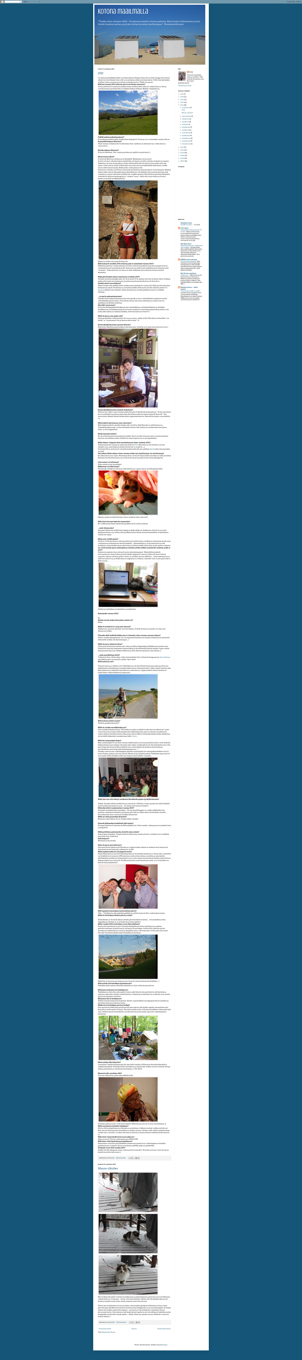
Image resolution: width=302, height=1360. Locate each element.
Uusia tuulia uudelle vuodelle (190, 291)
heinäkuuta (186, 127)
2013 (182, 102)
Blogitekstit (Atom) (108, 1332)
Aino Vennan (164, 657)
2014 (182, 99)
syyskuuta (185, 122)
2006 (182, 161)
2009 (182, 153)
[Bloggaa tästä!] (132, 1158)
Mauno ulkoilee (108, 1168)
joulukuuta (186, 107)
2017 (182, 94)
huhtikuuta (186, 135)
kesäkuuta (185, 130)
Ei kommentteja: (121, 1158)
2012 (100, 73)
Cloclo (133, 736)
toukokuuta (186, 133)
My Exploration (186, 244)
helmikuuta (186, 141)
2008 (182, 155)
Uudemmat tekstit (105, 1329)
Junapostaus (185, 275)
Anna (191, 72)
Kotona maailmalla (123, 11)
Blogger (165, 1345)
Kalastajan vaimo (186, 223)
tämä (136, 445)
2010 (182, 150)
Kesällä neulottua (186, 225)
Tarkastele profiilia (184, 85)
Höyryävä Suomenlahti (188, 261)
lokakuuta (185, 119)
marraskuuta (186, 116)
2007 (182, 158)
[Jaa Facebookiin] (136, 1158)
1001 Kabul (185, 228)
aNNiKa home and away (189, 259)
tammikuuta (186, 144)
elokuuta (185, 124)
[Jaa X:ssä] (134, 1158)
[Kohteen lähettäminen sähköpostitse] (129, 1158)
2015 (182, 97)
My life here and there (188, 273)
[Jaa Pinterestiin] (138, 1158)
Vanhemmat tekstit (163, 1329)
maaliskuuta (186, 138)
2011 (182, 147)
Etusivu (134, 1329)
